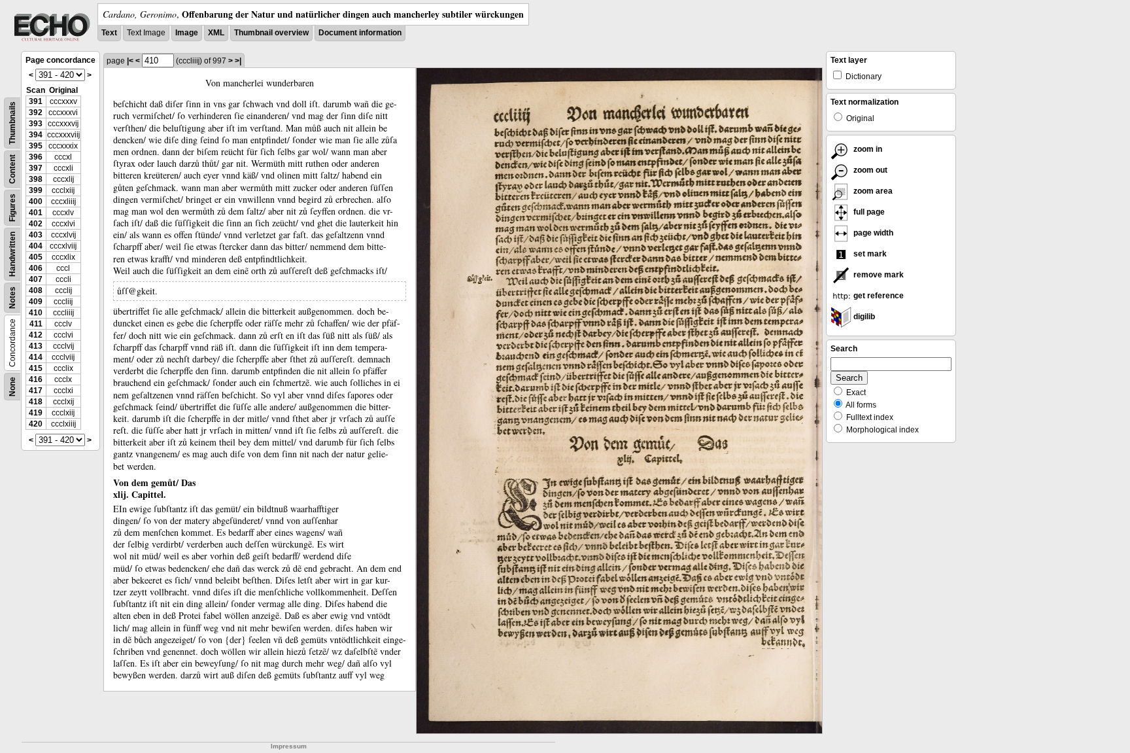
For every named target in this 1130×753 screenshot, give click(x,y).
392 (36, 112)
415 (36, 368)
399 (36, 190)
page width (872, 232)
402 (36, 223)
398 (36, 179)
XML (216, 32)
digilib (863, 316)
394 (36, 134)
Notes (12, 298)
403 (36, 234)
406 (36, 268)
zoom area (872, 191)
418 (36, 401)
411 (36, 323)
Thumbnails (12, 123)
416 (36, 379)
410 (36, 312)
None (12, 386)
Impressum (289, 746)
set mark (869, 253)
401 (36, 212)
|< (130, 60)
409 (36, 301)
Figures (12, 208)
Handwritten (12, 254)
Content (12, 169)
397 (36, 168)
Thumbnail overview (271, 32)
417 (36, 390)
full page (868, 212)
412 (36, 335)
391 (36, 101)
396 (36, 157)
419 (36, 412)
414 (36, 357)
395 (36, 145)
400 (36, 201)
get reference (877, 295)
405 (36, 257)
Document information (360, 32)
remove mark (877, 274)
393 (36, 123)
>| (238, 60)
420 (36, 424)
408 (36, 290)
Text (109, 32)
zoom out (869, 170)
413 (36, 346)
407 (36, 279)
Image (186, 32)
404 (36, 246)
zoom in (866, 149)
